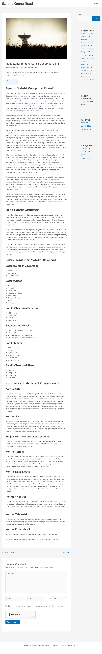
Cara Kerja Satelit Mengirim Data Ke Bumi (87, 58)
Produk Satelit (86, 152)
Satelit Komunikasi (17, 3)
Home (96, 3)
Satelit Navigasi (86, 158)
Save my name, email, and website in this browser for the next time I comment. (36, 606)
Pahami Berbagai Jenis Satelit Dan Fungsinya (87, 36)
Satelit (22, 67)
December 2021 (86, 129)
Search (79, 15)
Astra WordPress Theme (69, 645)
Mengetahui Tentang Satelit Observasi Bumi (86, 67)
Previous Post (8, 553)
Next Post (66, 553)
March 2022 (85, 123)
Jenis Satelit (85, 148)
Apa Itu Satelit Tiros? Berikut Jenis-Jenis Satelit (87, 77)
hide (15, 81)
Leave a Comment (12, 67)
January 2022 (86, 126)
